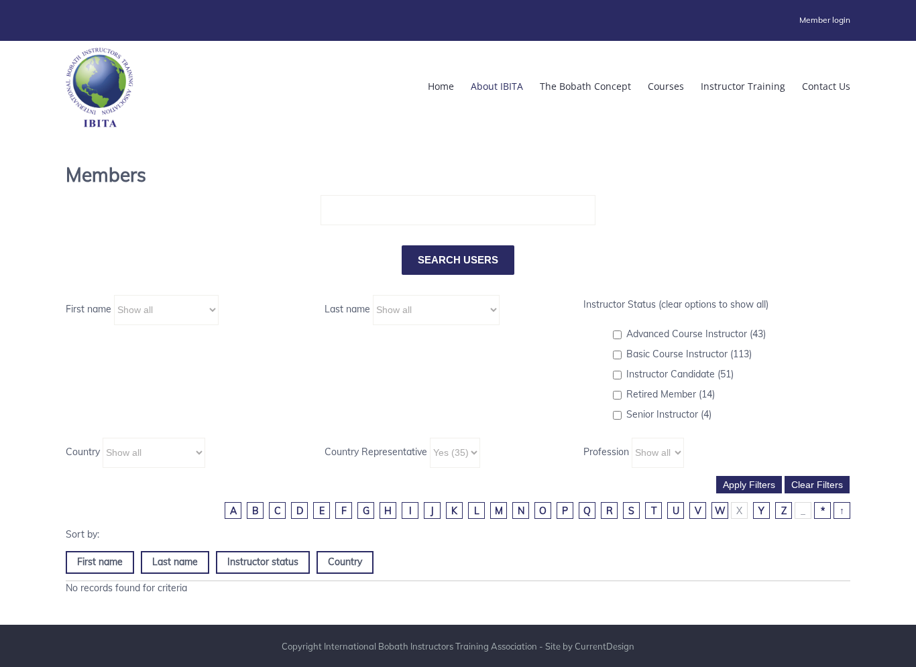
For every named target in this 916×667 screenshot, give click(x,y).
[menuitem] (825, 20)
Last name (347, 309)
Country (83, 452)
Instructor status (262, 562)
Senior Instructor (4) (668, 414)
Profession (606, 452)
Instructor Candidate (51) (680, 374)
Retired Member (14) (670, 394)
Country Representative (376, 452)
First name (88, 309)
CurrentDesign (604, 646)
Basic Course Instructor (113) (689, 354)
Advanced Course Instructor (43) (696, 334)
